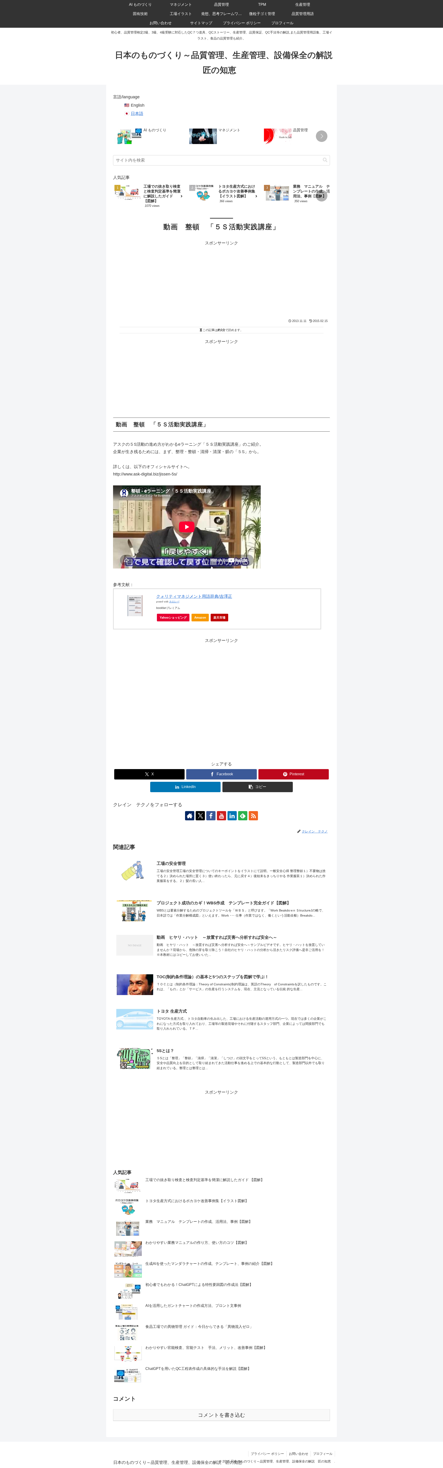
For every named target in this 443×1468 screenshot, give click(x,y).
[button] (321, 136)
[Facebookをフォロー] (211, 815)
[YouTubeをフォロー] (221, 815)
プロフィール (322, 1454)
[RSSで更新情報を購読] (253, 815)
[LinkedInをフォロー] (232, 815)
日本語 (137, 113)
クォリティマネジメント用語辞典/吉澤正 (194, 596)
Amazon (200, 617)
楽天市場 (219, 617)
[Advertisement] (221, 279)
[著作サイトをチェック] (189, 815)
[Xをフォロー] (200, 815)
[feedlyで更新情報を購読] (242, 815)
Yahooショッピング (173, 617)
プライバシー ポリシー (267, 1454)
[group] (150, 137)
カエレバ (174, 601)
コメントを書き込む (221, 1415)
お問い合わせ (298, 1454)
